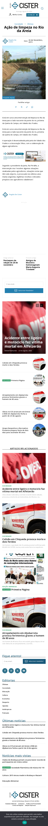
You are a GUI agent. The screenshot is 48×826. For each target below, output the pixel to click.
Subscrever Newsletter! (25, 291)
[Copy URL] (26, 107)
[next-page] (41, 305)
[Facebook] (16, 107)
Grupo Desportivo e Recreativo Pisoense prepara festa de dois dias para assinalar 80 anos (15, 430)
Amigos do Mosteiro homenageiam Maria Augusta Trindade (33, 265)
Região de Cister (12, 41)
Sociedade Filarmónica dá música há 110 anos (23, 769)
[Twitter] (21, 107)
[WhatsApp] (32, 107)
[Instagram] (11, 670)
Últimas (30, 24)
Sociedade (19, 24)
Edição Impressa (9, 586)
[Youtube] (23, 670)
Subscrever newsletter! (36, 661)
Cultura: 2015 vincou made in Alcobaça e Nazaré (22, 775)
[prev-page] (37, 305)
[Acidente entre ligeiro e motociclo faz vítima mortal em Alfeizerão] (24, 327)
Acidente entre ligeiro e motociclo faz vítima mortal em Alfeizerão (24, 342)
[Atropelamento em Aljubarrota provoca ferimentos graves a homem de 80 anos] (39, 397)
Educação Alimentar (10, 781)
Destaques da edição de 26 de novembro (10, 262)
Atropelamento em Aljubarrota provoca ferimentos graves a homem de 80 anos (15, 397)
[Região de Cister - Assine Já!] (24, 156)
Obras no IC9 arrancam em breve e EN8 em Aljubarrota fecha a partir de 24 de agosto (16, 413)
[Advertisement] (24, 228)
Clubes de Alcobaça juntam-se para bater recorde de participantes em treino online (23, 761)
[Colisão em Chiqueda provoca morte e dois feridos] (39, 363)
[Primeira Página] (39, 380)
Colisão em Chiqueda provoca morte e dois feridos (14, 364)
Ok (25, 822)
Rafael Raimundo (11, 351)
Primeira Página (18, 380)
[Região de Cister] (23, 5)
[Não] (45, 818)
